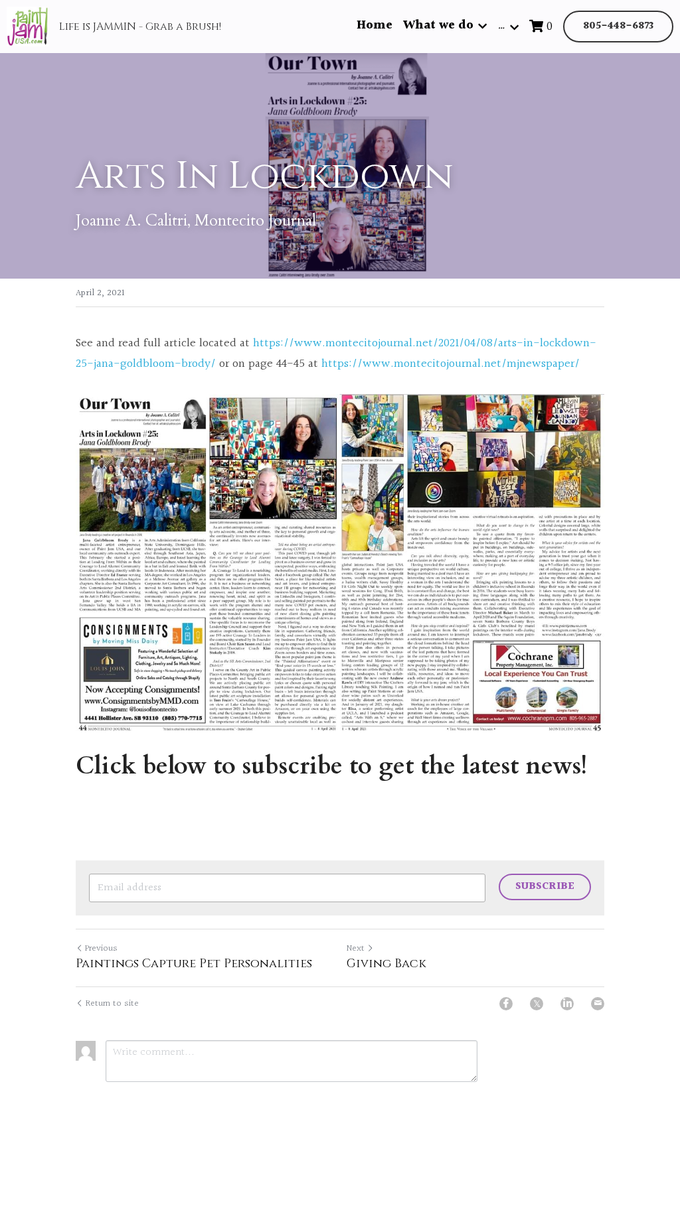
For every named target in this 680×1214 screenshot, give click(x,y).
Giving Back (386, 964)
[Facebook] (506, 1003)
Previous (101, 948)
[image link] (340, 562)
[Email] (597, 1003)
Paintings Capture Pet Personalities (194, 964)
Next (356, 948)
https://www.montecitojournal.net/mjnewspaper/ (450, 363)
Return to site (112, 1004)
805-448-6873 (618, 26)
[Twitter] (536, 1003)
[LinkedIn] (567, 1003)
